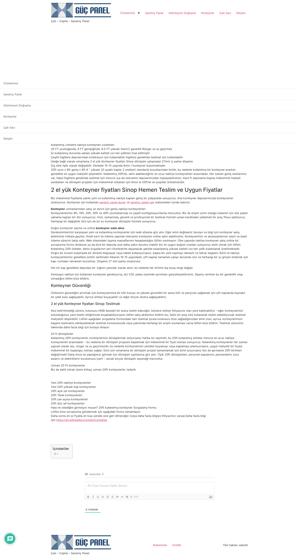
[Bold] (88, 497)
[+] (136, 496)
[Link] (127, 497)
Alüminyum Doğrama (182, 13)
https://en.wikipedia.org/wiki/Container (81, 420)
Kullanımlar (160, 545)
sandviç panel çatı (142, 202)
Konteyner (207, 13)
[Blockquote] (117, 497)
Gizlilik (176, 545)
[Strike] (102, 497)
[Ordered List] (107, 497)
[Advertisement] (149, 49)
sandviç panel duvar (112, 202)
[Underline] (98, 497)
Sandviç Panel (154, 13)
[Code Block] (122, 497)
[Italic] (93, 497)
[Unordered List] (112, 497)
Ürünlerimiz (127, 13)
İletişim (241, 13)
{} (131, 496)
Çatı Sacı (225, 13)
